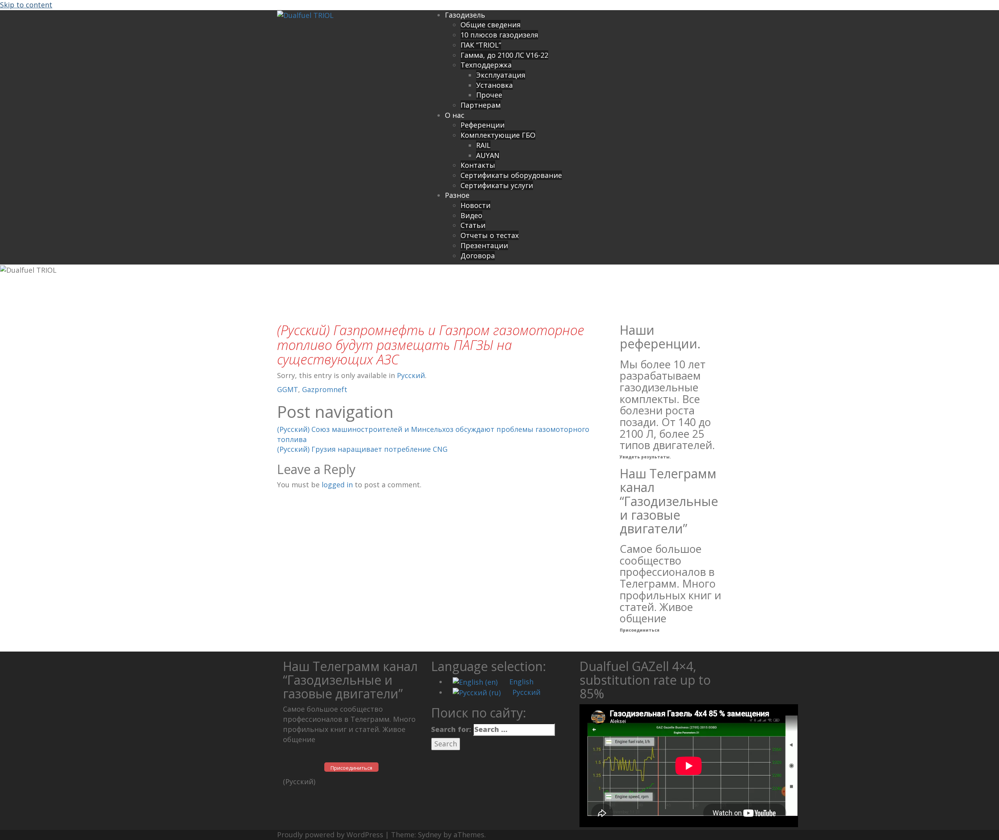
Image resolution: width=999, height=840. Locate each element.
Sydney (429, 834)
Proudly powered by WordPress (330, 834)
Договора (477, 255)
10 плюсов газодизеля (499, 34)
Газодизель (465, 15)
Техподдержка (486, 64)
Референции (482, 125)
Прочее (489, 94)
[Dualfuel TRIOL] (305, 15)
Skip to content (26, 4)
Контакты (477, 165)
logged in (337, 484)
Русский (411, 375)
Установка (494, 85)
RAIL (483, 145)
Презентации (484, 245)
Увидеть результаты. (645, 457)
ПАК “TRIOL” (480, 45)
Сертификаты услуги (496, 185)
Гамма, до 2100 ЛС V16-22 (504, 55)
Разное (457, 195)
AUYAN (488, 155)
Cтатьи (472, 225)
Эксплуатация (500, 75)
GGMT (287, 389)
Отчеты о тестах (489, 235)
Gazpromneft (324, 389)
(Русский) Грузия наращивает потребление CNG (362, 449)
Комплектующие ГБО (497, 135)
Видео (471, 215)
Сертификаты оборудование (511, 175)
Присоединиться (639, 630)
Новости (475, 205)
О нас (454, 115)
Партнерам (480, 105)
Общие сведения (490, 24)
